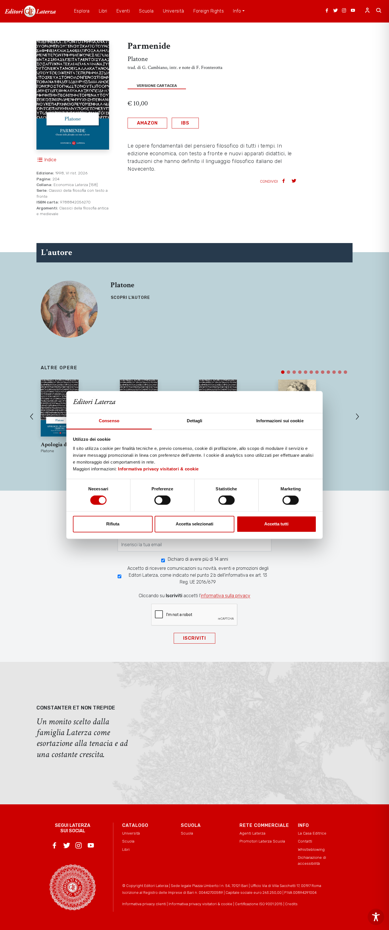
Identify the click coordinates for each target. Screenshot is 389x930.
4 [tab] (300, 372)
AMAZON (147, 123)
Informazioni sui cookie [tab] (279, 420)
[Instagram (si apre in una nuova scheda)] (344, 11)
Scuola (128, 841)
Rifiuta (112, 523)
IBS (185, 123)
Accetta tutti (276, 523)
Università (131, 833)
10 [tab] (334, 372)
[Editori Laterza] (30, 11)
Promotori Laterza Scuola (262, 841)
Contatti (305, 841)
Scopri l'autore (130, 297)
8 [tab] (322, 372)
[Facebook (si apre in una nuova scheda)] (327, 11)
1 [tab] (282, 372)
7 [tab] (317, 372)
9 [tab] (328, 372)
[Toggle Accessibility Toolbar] (376, 917)
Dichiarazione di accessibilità (312, 860)
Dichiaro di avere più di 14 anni (198, 559)
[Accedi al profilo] (367, 11)
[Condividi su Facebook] (284, 181)
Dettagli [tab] (194, 420)
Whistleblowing (311, 849)
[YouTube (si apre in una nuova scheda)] (353, 11)
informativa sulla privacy (225, 595)
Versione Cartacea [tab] (157, 85)
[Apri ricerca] (378, 11)
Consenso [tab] (109, 420)
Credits (291, 904)
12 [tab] (345, 372)
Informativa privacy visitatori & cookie (158, 468)
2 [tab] (288, 372)
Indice (50, 159)
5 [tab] (305, 372)
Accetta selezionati (194, 523)
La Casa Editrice (312, 833)
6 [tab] (311, 372)
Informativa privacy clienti (144, 904)
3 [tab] (294, 372)
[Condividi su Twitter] (294, 181)
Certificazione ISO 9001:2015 (258, 904)
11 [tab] (339, 372)
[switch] (162, 500)
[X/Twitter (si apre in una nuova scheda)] (335, 11)
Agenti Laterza (252, 833)
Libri (126, 849)
